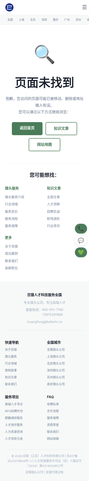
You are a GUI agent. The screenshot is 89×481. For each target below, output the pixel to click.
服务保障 (11, 226)
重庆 (55, 19)
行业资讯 (53, 226)
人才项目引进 (14, 439)
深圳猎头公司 (56, 370)
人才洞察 (53, 204)
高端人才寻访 (14, 404)
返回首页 (27, 128)
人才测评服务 (14, 425)
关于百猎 (11, 246)
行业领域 (11, 204)
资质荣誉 (53, 425)
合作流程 (53, 411)
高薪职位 (11, 268)
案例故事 (11, 370)
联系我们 (11, 261)
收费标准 (53, 404)
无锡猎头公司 (56, 350)
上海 (21, 19)
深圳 (44, 19)
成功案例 (11, 253)
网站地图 (44, 144)
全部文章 (53, 197)
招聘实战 (53, 211)
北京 (33, 19)
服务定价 (11, 211)
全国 (10, 19)
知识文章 (61, 128)
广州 (67, 19)
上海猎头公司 (56, 356)
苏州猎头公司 (56, 377)
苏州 (78, 19)
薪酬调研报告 (14, 418)
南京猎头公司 (56, 384)
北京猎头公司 (56, 363)
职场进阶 (53, 219)
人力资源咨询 (14, 432)
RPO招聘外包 (14, 411)
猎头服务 (11, 356)
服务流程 (11, 219)
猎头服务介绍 (14, 197)
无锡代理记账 (55, 472)
